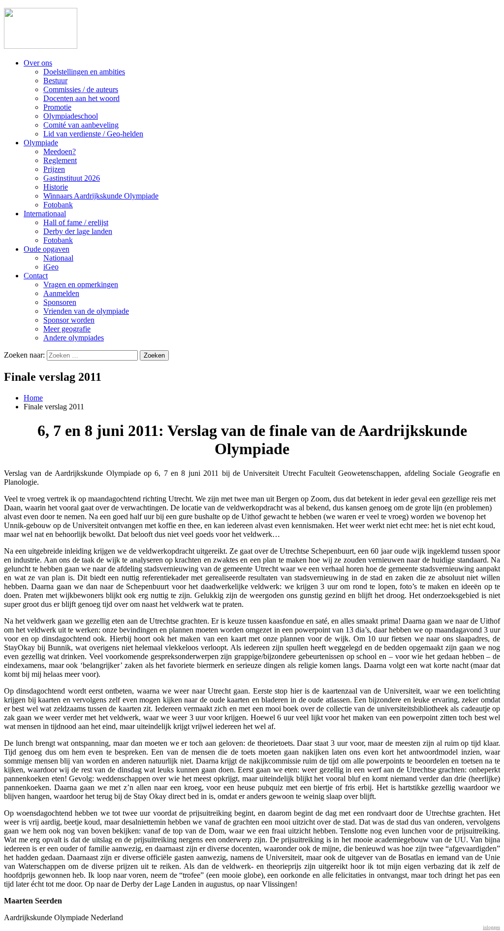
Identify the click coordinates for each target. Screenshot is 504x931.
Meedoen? (59, 151)
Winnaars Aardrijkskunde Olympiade (100, 196)
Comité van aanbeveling (81, 125)
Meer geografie (67, 329)
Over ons (38, 63)
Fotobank (58, 204)
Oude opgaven (46, 249)
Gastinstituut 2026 (71, 178)
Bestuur (55, 80)
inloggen (491, 927)
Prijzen (54, 169)
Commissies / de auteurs (80, 89)
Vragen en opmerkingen (80, 284)
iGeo (51, 267)
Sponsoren (59, 302)
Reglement (60, 160)
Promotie (57, 107)
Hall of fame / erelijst (75, 222)
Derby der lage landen (77, 231)
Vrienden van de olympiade (86, 311)
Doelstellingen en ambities (84, 71)
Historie (55, 187)
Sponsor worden (68, 320)
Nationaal (58, 258)
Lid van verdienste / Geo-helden (93, 134)
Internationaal (45, 213)
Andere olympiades (73, 337)
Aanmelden (61, 293)
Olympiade (41, 142)
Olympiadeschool (70, 116)
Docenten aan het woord (81, 98)
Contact (36, 275)
